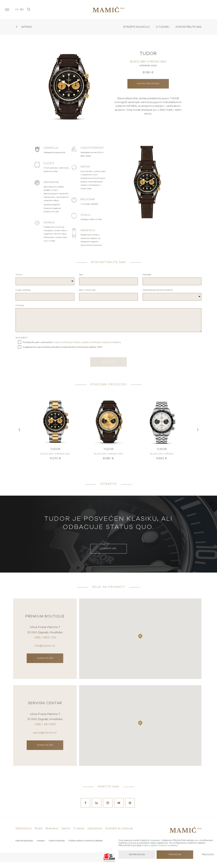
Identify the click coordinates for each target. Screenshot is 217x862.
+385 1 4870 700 (45, 637)
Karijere (41, 841)
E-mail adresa (23, 290)
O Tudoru (162, 27)
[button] (19, 429)
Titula (19, 275)
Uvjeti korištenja (57, 841)
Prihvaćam (175, 855)
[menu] (7, 9)
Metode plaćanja (24, 841)
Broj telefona (87, 290)
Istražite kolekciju (136, 27)
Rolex (38, 828)
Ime (81, 275)
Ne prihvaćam (137, 855)
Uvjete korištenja (62, 342)
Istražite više (108, 549)
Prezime (147, 275)
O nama (78, 828)
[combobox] (45, 281)
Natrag (26, 27)
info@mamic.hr (44, 645)
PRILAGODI (208, 854)
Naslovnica (23, 828)
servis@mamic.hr (45, 732)
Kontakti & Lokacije (119, 828)
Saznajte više (45, 658)
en (21, 9)
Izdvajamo (95, 828)
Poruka (20, 305)
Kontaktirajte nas (188, 27)
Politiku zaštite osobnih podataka (160, 845)
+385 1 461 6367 (45, 724)
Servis (65, 828)
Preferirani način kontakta (158, 290)
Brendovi (52, 828)
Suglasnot (22, 338)
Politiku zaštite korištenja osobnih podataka (97, 342)
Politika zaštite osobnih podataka (86, 841)
